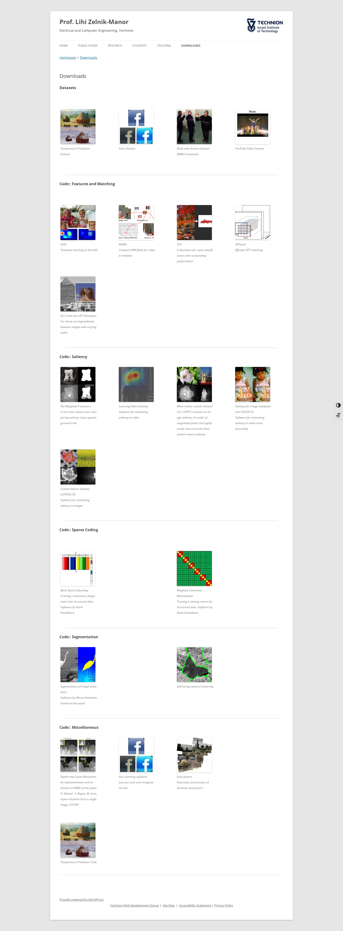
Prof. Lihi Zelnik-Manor (94, 22)
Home (64, 46)
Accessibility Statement (195, 905)
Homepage (68, 57)
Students (139, 46)
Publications (88, 46)
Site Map (169, 905)
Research (115, 46)
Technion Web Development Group (134, 905)
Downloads (190, 46)
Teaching (164, 46)
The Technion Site (262, 19)
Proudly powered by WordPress (82, 900)
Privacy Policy (223, 905)
